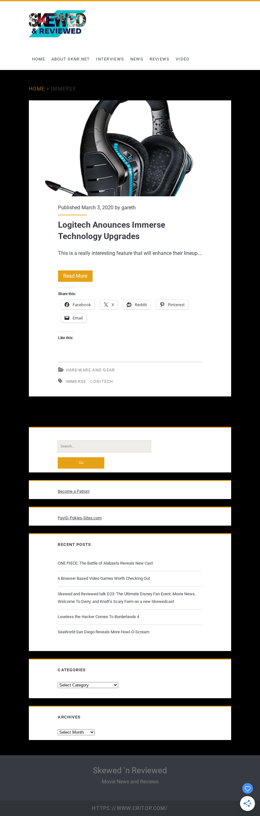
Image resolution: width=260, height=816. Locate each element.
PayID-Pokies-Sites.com (79, 518)
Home (38, 59)
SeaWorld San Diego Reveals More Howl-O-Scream (103, 631)
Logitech (101, 381)
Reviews (160, 59)
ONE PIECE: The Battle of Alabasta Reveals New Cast (105, 563)
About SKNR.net (70, 59)
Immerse (76, 381)
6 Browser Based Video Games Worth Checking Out (104, 578)
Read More (78, 277)
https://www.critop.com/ (130, 808)
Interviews (110, 59)
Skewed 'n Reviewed (130, 770)
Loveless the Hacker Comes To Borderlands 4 (98, 616)
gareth (128, 208)
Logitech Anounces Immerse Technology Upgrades (130, 148)
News (136, 59)
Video (183, 59)
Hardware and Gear (90, 370)
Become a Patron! (73, 491)
